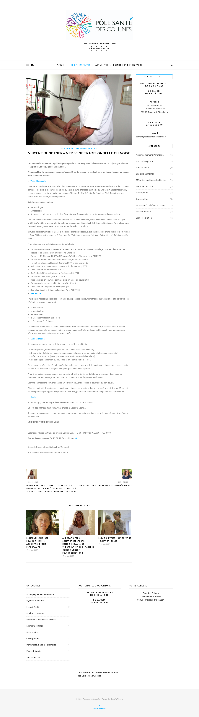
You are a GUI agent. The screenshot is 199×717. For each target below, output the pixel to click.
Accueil (61, 65)
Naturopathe (142, 192)
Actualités (101, 65)
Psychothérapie (143, 211)
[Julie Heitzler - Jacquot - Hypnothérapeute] (127, 474)
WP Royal (119, 699)
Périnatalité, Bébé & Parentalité (151, 205)
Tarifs (33, 397)
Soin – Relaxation (144, 217)
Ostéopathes (142, 199)
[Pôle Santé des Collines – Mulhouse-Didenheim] (99, 25)
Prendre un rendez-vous (127, 65)
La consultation (37, 339)
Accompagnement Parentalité (150, 154)
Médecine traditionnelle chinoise (79, 149)
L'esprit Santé (142, 167)
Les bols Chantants (145, 173)
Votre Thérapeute (38, 181)
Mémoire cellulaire (144, 186)
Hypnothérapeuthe (145, 161)
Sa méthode (35, 293)
